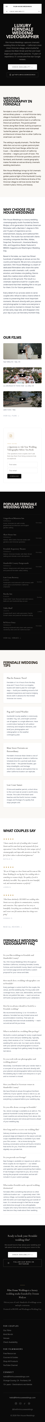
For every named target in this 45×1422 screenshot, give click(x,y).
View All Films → (11, 416)
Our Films (7, 1330)
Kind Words (8, 1334)
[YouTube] (20, 1403)
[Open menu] (7, 6)
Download (14, 476)
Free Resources (9, 1353)
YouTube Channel (10, 1365)
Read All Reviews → (12, 927)
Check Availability (10, 1342)
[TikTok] (25, 1403)
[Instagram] (16, 1403)
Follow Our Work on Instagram (23, 1263)
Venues (6, 1338)
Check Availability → (22, 67)
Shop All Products (10, 1361)
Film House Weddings (22, 6)
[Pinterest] (29, 1403)
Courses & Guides (10, 1357)
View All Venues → (12, 638)
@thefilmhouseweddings (23, 75)
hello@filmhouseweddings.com (16, 1376)
